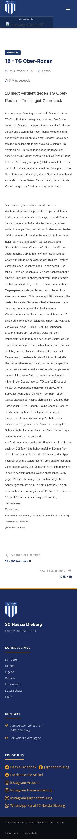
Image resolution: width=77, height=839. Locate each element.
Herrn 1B (12, 52)
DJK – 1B (66, 576)
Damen (10, 678)
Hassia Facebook (23, 767)
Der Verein (12, 659)
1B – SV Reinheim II (18, 561)
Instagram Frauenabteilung (31, 790)
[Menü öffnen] (68, 8)
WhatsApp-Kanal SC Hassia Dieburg (37, 805)
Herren (10, 666)
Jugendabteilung (56, 767)
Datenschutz (13, 690)
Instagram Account (25, 782)
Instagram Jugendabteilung (31, 798)
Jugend (10, 672)
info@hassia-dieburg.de (26, 738)
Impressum (13, 684)
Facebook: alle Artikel (26, 775)
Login (8, 697)
